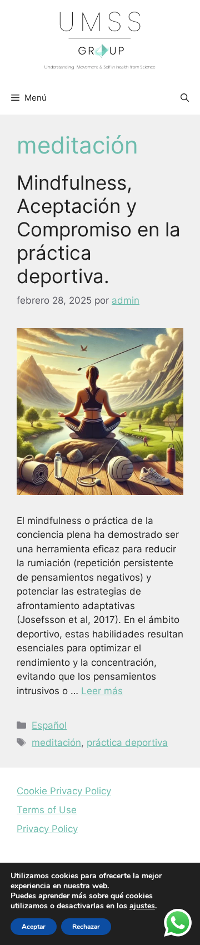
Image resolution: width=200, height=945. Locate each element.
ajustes (142, 906)
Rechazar (86, 926)
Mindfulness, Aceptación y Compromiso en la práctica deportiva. (99, 229)
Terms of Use (47, 809)
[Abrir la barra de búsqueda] (184, 98)
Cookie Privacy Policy (64, 790)
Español (49, 725)
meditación (56, 742)
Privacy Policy (47, 828)
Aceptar (34, 926)
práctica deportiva (127, 742)
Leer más (102, 690)
